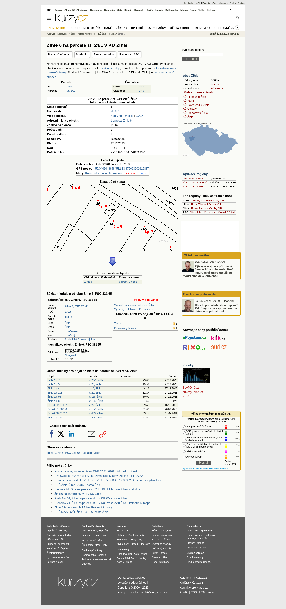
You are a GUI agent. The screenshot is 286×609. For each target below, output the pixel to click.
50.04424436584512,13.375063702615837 (122, 168)
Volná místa (96, 540)
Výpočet (65, 526)
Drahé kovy (123, 549)
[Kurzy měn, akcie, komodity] (78, 584)
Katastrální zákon (193, 186)
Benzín (134, 558)
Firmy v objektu (104, 54)
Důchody (86, 564)
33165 (68, 311)
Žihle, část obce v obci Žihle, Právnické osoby (83, 507)
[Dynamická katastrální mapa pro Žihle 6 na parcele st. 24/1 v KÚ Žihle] (112, 251)
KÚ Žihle (188, 116)
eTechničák (201, 538)
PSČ (169, 530)
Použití (184, 592)
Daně (108, 28)
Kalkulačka (171, 10)
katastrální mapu (166, 68)
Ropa (120, 558)
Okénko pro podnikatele (199, 294)
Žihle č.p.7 (54, 380)
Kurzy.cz (51, 34)
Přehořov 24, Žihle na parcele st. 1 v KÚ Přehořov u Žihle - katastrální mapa (102, 503)
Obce (193, 212)
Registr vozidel (195, 535)
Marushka (115, 173)
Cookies (140, 577)
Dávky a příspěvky (92, 550)
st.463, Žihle (96, 413)
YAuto (214, 3)
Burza (120, 530)
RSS (194, 592)
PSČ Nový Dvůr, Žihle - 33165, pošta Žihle (81, 512)
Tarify (150, 10)
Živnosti (118, 323)
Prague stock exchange (199, 562)
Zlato (119, 10)
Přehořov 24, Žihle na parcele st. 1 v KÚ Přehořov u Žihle (90, 498)
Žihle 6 (88, 281)
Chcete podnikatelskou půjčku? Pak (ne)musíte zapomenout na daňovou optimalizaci (216, 308)
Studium (241, 3)
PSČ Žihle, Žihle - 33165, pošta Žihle (77, 484)
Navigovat (70, 355)
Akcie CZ (69, 10)
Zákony (184, 10)
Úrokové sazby (89, 530)
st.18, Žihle (95, 388)
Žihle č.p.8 (54, 400)
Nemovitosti (62, 34)
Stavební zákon (160, 557)
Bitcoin (128, 10)
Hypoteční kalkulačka (58, 557)
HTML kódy (206, 592)
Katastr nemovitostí (198, 92)
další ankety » (221, 468)
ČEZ (127, 530)
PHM (127, 558)
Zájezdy (206, 3)
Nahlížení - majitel (122, 115)
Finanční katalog (195, 543)
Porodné (101, 555)
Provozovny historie (125, 328)
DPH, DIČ (137, 28)
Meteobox (223, 3)
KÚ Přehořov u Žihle (195, 112)
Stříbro (143, 554)
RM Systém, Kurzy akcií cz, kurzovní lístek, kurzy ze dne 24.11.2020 (98, 475)
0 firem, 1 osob (128, 281)
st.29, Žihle (95, 392)
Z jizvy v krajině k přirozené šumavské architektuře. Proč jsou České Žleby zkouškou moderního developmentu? (208, 270)
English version (195, 553)
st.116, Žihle (95, 396)
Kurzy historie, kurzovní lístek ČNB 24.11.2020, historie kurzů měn (96, 471)
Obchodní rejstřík (192, 3)
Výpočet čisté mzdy (57, 530)
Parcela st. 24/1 (129, 54)
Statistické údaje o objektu (80, 339)
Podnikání (157, 526)
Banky (85, 526)
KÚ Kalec (188, 100)
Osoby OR (217, 200)
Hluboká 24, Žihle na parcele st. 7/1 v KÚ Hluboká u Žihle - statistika (97, 489)
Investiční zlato (131, 554)
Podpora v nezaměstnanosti (96, 559)
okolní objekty (57, 72)
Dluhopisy (122, 535)
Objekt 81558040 (57, 409)
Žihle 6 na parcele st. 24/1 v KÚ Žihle (77, 493)
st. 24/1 (71, 90)
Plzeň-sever (71, 331)
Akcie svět (82, 10)
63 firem (215, 84)
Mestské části (226, 212)
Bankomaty (97, 526)
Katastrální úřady (161, 539)
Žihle (69, 86)
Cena (196, 530)
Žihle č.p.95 (54, 396)
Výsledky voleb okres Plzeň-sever (133, 309)
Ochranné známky (228, 28)
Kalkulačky (156, 28)
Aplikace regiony (195, 174)
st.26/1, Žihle (96, 380)
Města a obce (180, 28)
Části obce (210, 212)
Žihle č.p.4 (54, 388)
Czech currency (195, 557)
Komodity (188, 365)
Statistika (82, 54)
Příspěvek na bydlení (58, 544)
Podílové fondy (136, 535)
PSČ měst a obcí (193, 178)
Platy (104, 545)
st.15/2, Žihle (96, 400)
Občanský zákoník (161, 548)
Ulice (200, 212)
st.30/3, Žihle (96, 417)
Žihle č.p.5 (54, 384)
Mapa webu (200, 547)
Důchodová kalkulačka (59, 535)
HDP (133, 539)
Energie (159, 10)
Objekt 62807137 (57, 405)
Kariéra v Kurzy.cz (191, 582)
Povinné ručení (55, 562)
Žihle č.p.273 (55, 417)
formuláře (164, 562)
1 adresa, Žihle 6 (121, 120)
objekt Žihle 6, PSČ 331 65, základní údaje (73, 452)
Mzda (98, 545)
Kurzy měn (96, 10)
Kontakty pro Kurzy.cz (194, 587)
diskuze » (209, 468)
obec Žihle (190, 75)
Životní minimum (55, 553)
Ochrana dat (125, 577)
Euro (97, 535)
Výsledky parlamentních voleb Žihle (134, 305)
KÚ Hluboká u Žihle (195, 96)
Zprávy (58, 10)
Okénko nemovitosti (197, 255)
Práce (193, 10)
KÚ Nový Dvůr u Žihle (196, 104)
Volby (189, 547)
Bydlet (233, 3)
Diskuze (211, 10)
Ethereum (145, 544)
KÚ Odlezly (190, 108)
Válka (201, 10)
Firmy (196, 200)
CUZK (140, 115)
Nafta (142, 558)
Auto (189, 530)
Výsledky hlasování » (193, 468)
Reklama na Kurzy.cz (193, 577)
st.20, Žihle (95, 384)
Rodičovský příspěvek (58, 548)
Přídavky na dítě (55, 539)
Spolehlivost (207, 530)
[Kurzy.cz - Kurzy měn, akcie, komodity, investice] (71, 21)
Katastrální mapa (59, 54)
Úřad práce (88, 545)
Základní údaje (111, 68)
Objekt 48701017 (57, 413)
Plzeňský (70, 335)
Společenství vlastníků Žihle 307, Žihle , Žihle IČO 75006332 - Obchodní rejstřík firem (108, 480)
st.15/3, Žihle (96, 409)
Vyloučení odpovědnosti (133, 582)
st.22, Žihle (95, 405)
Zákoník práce (159, 553)
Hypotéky (139, 10)
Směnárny (87, 535)
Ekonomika (202, 28)
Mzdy (139, 539)
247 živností (217, 88)
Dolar (104, 535)
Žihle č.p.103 (55, 392)
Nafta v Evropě (124, 562)
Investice (122, 526)
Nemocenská (89, 555)
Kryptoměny (123, 544)
